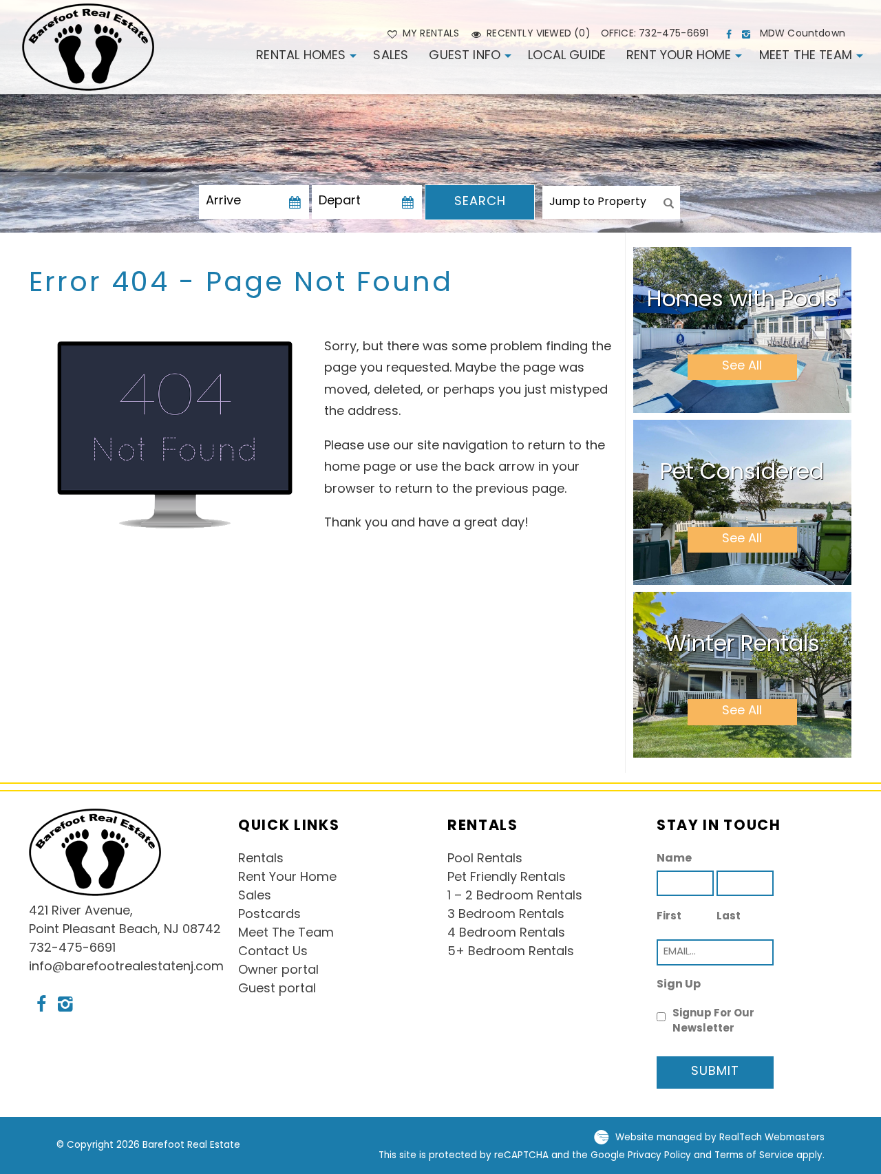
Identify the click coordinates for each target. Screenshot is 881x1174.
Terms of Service (754, 1155)
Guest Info (464, 56)
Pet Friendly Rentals (506, 878)
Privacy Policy (659, 1155)
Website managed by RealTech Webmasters (720, 1137)
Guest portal (277, 989)
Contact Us (273, 952)
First (669, 917)
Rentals (261, 859)
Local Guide (567, 56)
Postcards (269, 915)
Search (480, 202)
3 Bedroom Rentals (505, 915)
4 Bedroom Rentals (506, 934)
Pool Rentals (484, 859)
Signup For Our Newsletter (713, 1022)
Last (729, 917)
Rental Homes (301, 56)
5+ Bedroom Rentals (510, 952)
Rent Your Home (679, 56)
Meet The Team (805, 56)
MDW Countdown (802, 34)
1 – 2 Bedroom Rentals (514, 896)
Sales (390, 56)
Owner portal (278, 971)
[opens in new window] (730, 34)
